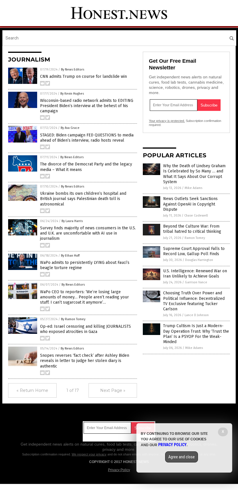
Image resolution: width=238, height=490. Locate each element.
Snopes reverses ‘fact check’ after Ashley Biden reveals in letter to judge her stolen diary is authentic (84, 360)
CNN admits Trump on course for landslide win (83, 76)
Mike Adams (193, 188)
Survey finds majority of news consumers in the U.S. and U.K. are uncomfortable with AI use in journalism (88, 233)
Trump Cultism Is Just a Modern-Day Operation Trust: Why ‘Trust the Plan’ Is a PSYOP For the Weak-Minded (196, 333)
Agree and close (181, 457)
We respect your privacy (89, 454)
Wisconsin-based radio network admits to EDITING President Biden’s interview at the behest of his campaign (86, 106)
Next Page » (112, 390)
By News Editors (72, 69)
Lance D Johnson (197, 315)
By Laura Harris (72, 221)
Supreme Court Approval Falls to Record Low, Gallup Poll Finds (194, 251)
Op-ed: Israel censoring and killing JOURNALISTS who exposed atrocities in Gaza (85, 329)
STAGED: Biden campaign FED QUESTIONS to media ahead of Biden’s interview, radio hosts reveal (87, 138)
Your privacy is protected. (167, 121)
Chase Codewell (196, 215)
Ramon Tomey (195, 238)
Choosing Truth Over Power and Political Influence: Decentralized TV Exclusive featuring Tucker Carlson (194, 301)
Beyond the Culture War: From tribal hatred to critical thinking (192, 229)
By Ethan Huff (70, 255)
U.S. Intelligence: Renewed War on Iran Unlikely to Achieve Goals (195, 274)
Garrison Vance (196, 282)
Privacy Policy (119, 470)
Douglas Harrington (199, 260)
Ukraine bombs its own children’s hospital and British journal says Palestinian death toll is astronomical (83, 198)
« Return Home (32, 390)
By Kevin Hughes (72, 94)
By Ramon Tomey (73, 319)
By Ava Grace (70, 128)
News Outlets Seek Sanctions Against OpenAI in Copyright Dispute (190, 204)
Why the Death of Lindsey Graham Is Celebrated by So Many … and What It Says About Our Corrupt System (194, 173)
